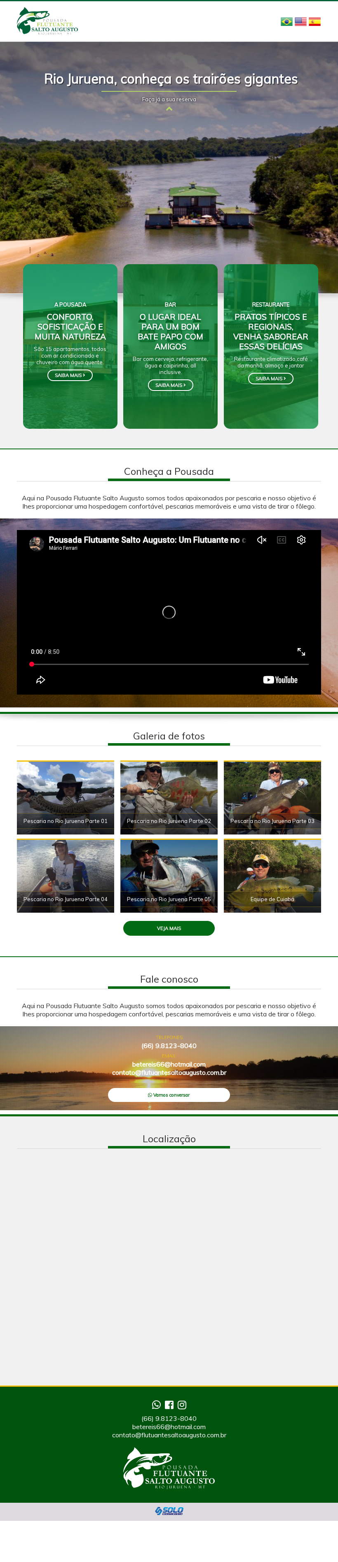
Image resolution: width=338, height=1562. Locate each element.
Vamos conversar (171, 1095)
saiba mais (69, 375)
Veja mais (169, 928)
